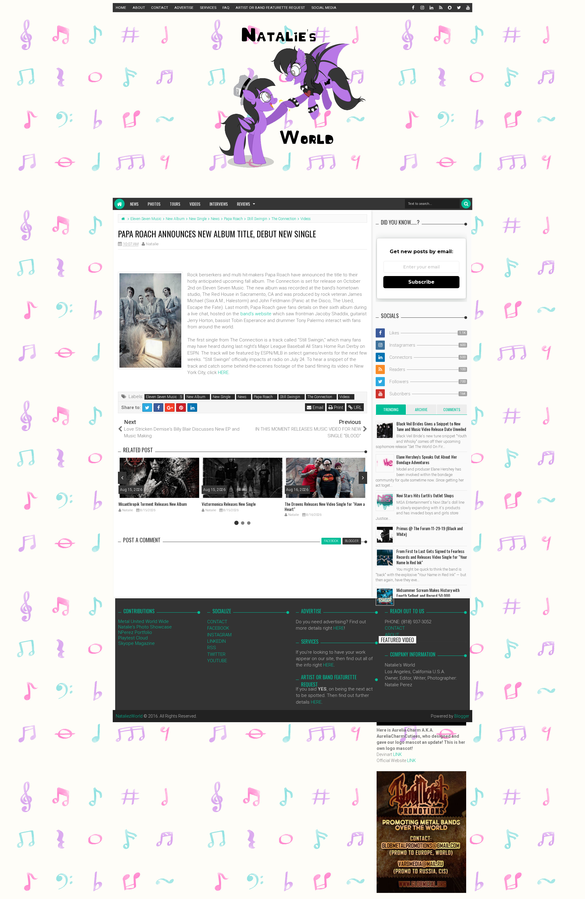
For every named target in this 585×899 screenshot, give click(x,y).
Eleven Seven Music (161, 397)
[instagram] (422, 7)
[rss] (440, 7)
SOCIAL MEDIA (323, 7)
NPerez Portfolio (135, 632)
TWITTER (216, 654)
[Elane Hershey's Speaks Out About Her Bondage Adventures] (385, 463)
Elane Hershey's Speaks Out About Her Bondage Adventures (426, 459)
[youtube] (467, 7)
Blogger (461, 716)
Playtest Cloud (133, 638)
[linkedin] (431, 7)
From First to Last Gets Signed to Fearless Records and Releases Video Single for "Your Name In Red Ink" (431, 556)
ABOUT (139, 7)
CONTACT (159, 7)
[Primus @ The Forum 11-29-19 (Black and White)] (385, 535)
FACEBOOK (218, 628)
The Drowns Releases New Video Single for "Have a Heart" (325, 506)
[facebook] (412, 7)
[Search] (466, 203)
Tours (175, 204)
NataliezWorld (129, 716)
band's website (255, 314)
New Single (221, 397)
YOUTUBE (217, 660)
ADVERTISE (183, 7)
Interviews (219, 204)
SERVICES (208, 7)
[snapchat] (449, 7)
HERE (223, 372)
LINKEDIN (216, 641)
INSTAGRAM (219, 635)
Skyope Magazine (136, 643)
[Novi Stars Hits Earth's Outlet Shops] (385, 502)
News (134, 204)
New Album (195, 397)
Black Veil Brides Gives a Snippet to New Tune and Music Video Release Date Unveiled (431, 426)
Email (317, 407)
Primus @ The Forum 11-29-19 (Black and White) (429, 531)
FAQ (225, 7)
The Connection (319, 397)
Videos (195, 204)
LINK (397, 754)
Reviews (243, 204)
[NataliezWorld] (119, 204)
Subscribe (421, 282)
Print (338, 407)
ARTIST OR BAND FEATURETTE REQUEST (270, 7)
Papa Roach (263, 397)
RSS (211, 647)
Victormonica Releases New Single (229, 504)
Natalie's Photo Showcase (145, 627)
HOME (121, 7)
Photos (154, 204)
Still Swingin (290, 397)
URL (357, 407)
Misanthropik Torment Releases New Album (153, 504)
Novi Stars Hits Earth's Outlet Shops (425, 495)
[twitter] (458, 7)
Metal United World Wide (143, 621)
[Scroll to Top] (577, 888)
